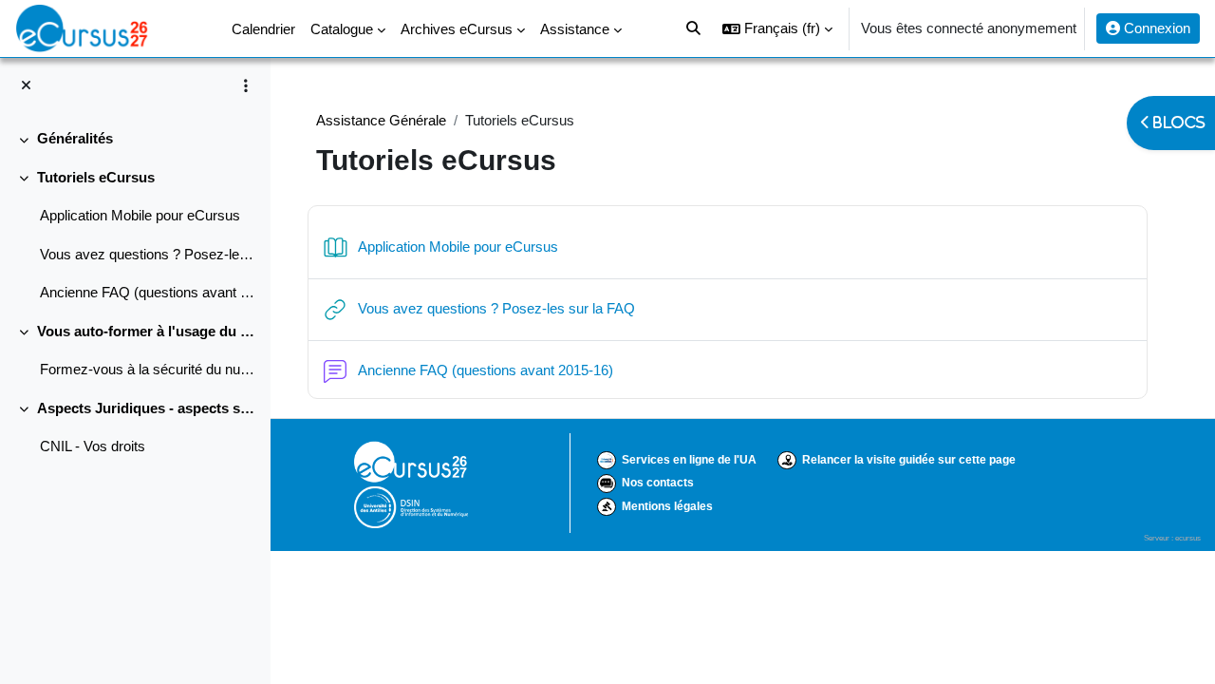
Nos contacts (658, 482)
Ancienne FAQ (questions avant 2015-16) (147, 292)
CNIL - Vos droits (92, 446)
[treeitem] (135, 139)
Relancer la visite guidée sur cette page (909, 459)
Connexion (1155, 28)
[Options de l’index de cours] (246, 85)
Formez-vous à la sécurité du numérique (147, 369)
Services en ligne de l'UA (689, 459)
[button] (777, 28)
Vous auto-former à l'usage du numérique (146, 331)
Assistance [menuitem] (574, 29)
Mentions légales (667, 506)
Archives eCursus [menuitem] (457, 29)
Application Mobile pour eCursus (140, 215)
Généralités (75, 138)
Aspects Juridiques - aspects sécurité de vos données (146, 408)
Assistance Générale (381, 120)
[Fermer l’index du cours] (26, 86)
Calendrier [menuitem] (263, 29)
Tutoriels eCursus (96, 177)
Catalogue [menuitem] (341, 29)
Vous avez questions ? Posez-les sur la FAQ (147, 254)
